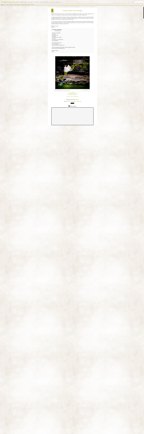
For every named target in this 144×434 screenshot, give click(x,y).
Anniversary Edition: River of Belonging (72, 10)
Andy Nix (77, 99)
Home (8, 4)
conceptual (73, 101)
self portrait (79, 101)
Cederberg (68, 101)
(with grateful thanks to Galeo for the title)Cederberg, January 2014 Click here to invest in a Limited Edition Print (72, 95)
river (76, 101)
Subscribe (11, 4)
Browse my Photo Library (25, 4)
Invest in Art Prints (17, 4)
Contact (32, 4)
